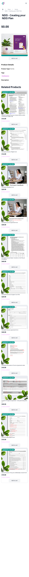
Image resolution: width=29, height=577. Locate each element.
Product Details (6, 121)
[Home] (3, 9)
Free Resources (5, 76)
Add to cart (16, 59)
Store (9, 9)
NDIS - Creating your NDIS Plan (13, 11)
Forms (16, 9)
